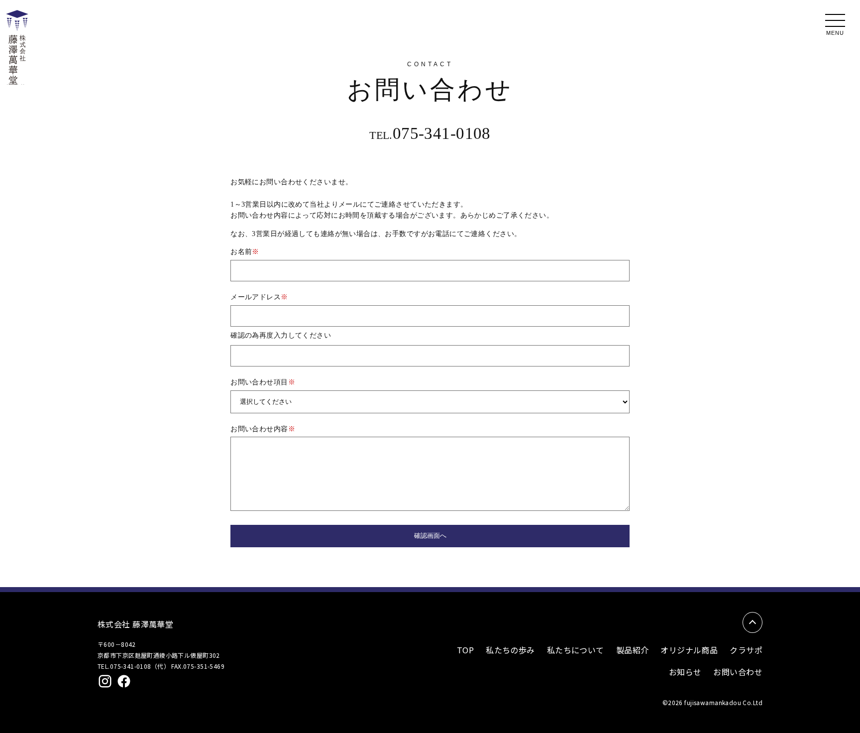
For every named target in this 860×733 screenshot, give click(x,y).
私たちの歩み (510, 650)
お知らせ (685, 672)
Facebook (123, 681)
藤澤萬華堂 (15, 84)
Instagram (105, 681)
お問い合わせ (737, 672)
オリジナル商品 (689, 650)
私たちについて (575, 650)
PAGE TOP (752, 622)
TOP (465, 650)
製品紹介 (632, 650)
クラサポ (746, 650)
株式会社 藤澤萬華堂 (135, 624)
